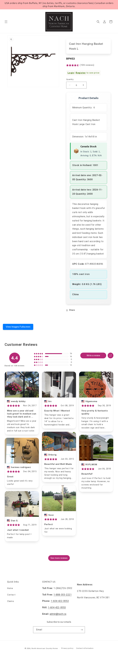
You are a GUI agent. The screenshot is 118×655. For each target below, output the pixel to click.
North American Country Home (45, 648)
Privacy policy (67, 648)
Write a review (93, 355)
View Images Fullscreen (18, 327)
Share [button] (72, 310)
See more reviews (59, 558)
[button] (6, 22)
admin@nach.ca (58, 614)
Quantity (69, 79)
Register (81, 73)
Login (71, 73)
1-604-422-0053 (60, 601)
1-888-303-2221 (63, 594)
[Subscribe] (81, 629)
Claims (10, 601)
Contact (11, 595)
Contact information (84, 648)
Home (10, 588)
